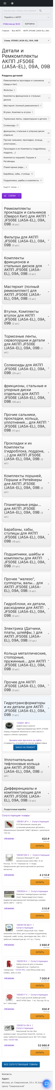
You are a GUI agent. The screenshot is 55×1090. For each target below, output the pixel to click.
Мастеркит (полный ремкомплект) (22, 105)
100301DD (21, 855)
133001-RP (22, 723)
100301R (20, 961)
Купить (40, 846)
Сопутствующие (40, 821)
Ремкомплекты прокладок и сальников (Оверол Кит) (27, 82)
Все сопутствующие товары (21, 1064)
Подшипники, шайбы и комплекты (23, 180)
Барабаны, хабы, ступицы (18, 174)
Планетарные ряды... (15, 167)
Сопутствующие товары (16, 815)
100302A (21, 891)
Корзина (30, 24)
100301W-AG (23, 925)
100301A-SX (22, 1025)
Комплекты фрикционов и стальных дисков (27, 98)
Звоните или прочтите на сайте (25, 740)
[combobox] (19, 10)
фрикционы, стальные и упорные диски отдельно (27, 133)
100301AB (13, 1040)
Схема (12, 195)
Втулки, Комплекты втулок (18, 112)
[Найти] (40, 10)
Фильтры (9, 90)
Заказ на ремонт (25, 747)
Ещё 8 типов (10, 187)
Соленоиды (11, 125)
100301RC (20, 970)
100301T (20, 994)
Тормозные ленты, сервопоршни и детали (26, 119)
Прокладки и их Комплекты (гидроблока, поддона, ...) (27, 150)
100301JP (21, 821)
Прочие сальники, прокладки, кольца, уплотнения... (27, 142)
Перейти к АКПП (12, 17)
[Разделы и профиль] (5, 3)
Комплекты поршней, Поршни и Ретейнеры (27, 159)
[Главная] (12, 3)
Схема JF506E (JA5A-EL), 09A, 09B (21, 40)
